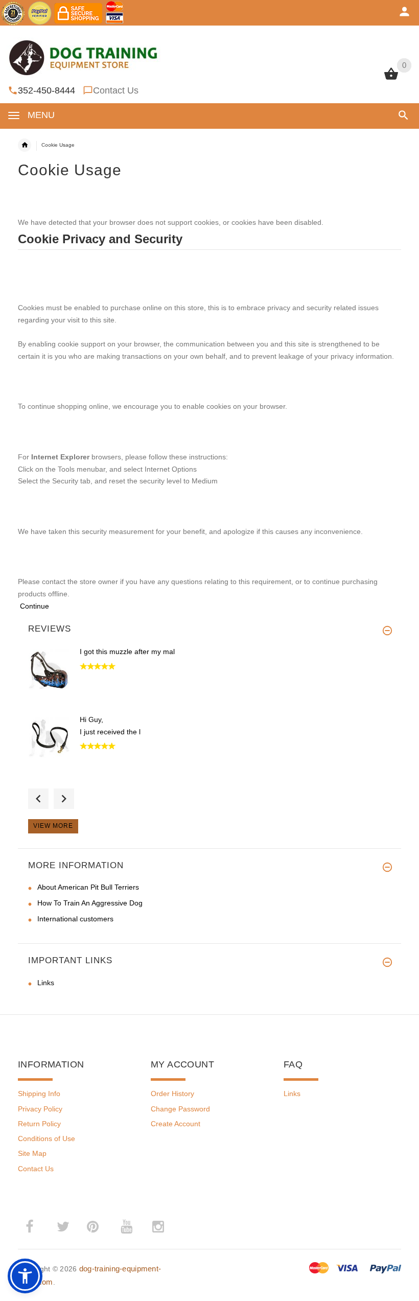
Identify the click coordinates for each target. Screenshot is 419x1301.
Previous (38, 798)
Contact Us (115, 90)
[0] (391, 79)
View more (53, 825)
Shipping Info (39, 1093)
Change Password (180, 1109)
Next (64, 798)
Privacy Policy (40, 1109)
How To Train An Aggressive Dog (90, 903)
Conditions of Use (46, 1138)
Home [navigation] (24, 145)
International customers (75, 919)
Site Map (32, 1153)
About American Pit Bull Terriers (88, 887)
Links (45, 983)
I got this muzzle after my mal (127, 651)
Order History (172, 1093)
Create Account (175, 1124)
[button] (401, 115)
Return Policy (39, 1124)
